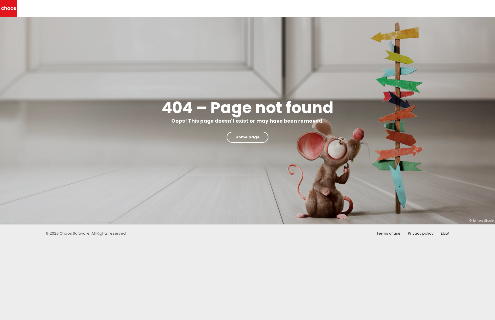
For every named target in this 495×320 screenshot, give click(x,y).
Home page (247, 137)
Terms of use (388, 233)
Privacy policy (420, 233)
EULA (445, 233)
